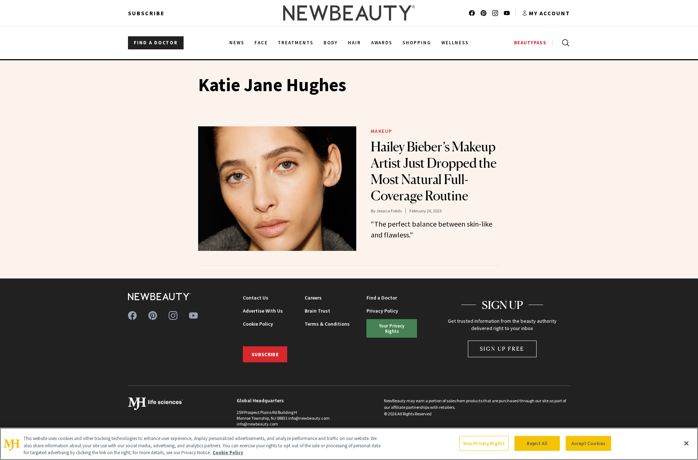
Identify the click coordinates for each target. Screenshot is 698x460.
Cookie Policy (258, 324)
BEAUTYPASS (530, 43)
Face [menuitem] (261, 43)
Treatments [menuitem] (295, 43)
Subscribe (146, 13)
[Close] (686, 443)
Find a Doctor (381, 297)
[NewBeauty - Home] (349, 13)
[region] (349, 444)
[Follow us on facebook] (472, 13)
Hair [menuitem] (354, 43)
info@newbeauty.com (257, 424)
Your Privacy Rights (391, 328)
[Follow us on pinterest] (483, 13)
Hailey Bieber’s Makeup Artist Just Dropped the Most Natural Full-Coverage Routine (434, 171)
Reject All (537, 443)
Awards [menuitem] (382, 43)
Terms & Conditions (327, 324)
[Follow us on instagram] (495, 13)
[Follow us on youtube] (507, 13)
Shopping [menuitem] (416, 43)
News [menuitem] (236, 43)
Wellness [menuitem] (455, 43)
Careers (313, 297)
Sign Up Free (502, 349)
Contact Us (255, 297)
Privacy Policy (382, 311)
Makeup (382, 131)
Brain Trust (317, 311)
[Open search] (564, 43)
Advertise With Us (263, 311)
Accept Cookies (588, 443)
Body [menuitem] (331, 43)
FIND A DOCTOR (156, 43)
